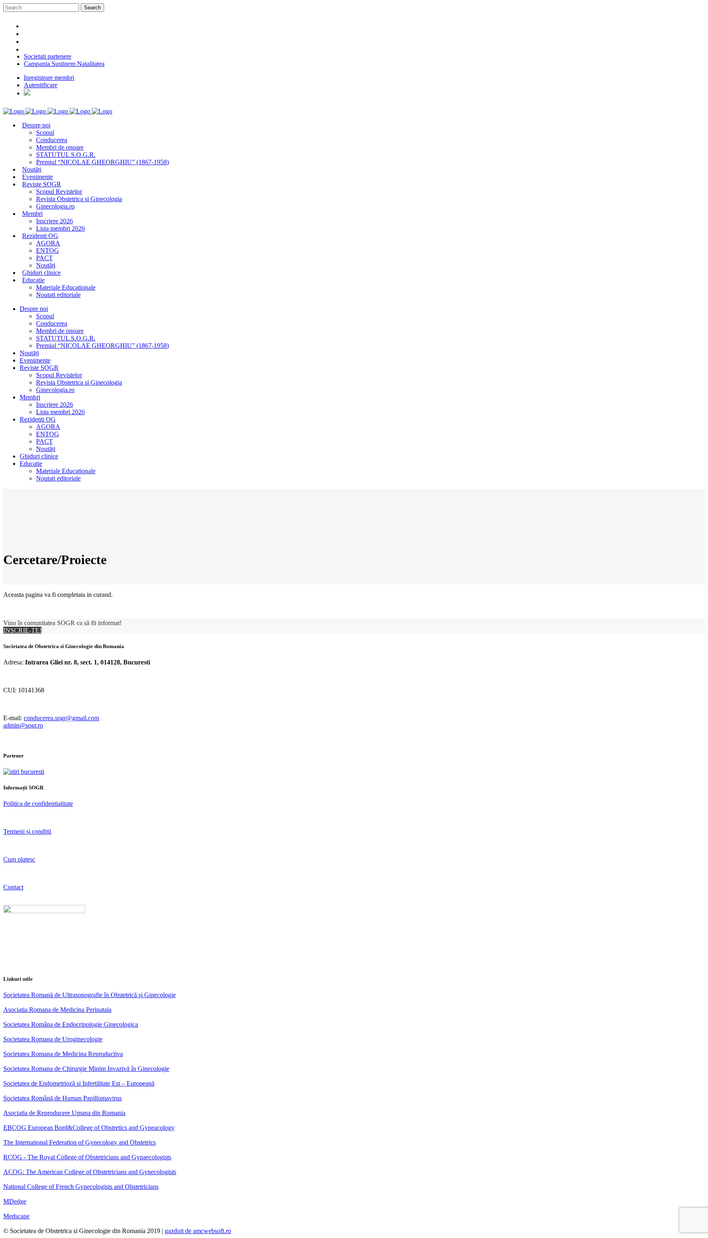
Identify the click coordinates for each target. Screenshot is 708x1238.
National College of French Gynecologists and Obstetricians (81, 1186)
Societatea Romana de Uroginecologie (52, 1039)
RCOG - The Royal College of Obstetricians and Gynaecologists (87, 1157)
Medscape (16, 1216)
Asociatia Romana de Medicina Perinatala (57, 1009)
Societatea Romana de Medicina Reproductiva (63, 1053)
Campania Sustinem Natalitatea (64, 63)
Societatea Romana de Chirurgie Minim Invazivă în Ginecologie (86, 1068)
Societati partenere (47, 56)
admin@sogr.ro (23, 725)
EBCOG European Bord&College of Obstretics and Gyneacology (89, 1127)
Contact (13, 887)
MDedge (14, 1201)
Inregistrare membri (49, 77)
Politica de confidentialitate (38, 803)
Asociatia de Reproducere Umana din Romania (64, 1112)
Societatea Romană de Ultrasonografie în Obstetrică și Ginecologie (89, 994)
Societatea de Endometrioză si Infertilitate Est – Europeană (78, 1083)
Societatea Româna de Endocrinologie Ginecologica (70, 1024)
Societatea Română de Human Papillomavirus (62, 1098)
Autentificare (40, 85)
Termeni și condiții (27, 831)
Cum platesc (19, 859)
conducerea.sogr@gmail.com (61, 717)
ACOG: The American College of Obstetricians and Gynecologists (89, 1171)
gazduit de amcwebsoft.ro (198, 1230)
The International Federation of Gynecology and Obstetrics (79, 1142)
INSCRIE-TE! (22, 630)
